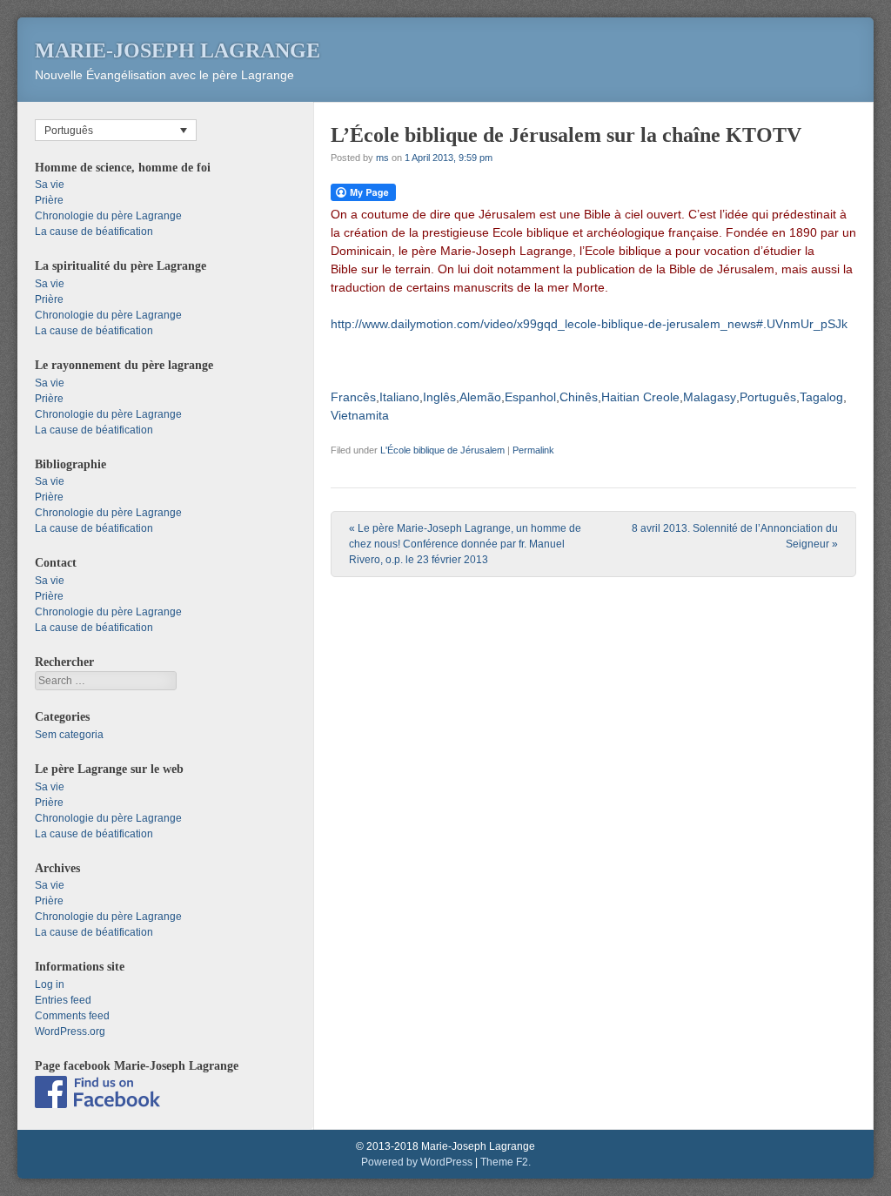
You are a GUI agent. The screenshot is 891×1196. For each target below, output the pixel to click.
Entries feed (63, 1000)
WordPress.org (70, 1031)
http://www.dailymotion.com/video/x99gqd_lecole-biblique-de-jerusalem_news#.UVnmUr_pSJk (589, 324)
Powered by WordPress (416, 1162)
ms (382, 157)
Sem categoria (69, 735)
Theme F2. (505, 1162)
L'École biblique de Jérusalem (442, 450)
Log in (49, 984)
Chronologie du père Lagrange (108, 216)
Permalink (533, 450)
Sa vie (49, 184)
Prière (49, 200)
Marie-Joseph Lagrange (177, 50)
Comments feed (72, 1016)
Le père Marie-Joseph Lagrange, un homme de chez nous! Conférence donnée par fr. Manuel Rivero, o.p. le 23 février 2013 (465, 544)
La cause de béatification (94, 231)
